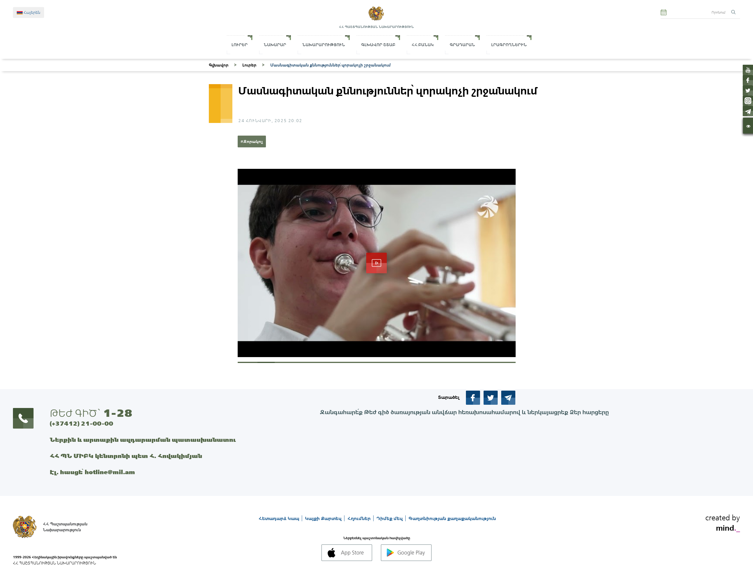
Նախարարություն (323, 44)
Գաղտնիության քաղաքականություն (452, 518)
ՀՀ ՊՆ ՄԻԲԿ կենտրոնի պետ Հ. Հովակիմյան (126, 455)
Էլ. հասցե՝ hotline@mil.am (92, 472)
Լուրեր (239, 44)
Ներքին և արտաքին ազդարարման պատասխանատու (143, 439)
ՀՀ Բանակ (423, 44)
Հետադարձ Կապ (279, 518)
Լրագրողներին (509, 44)
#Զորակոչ (252, 141)
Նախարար (275, 44)
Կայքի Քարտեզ (324, 518)
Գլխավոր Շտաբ (378, 44)
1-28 (117, 413)
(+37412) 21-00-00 (81, 423)
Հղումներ (359, 518)
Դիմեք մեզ (390, 518)
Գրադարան (462, 44)
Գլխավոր (219, 65)
